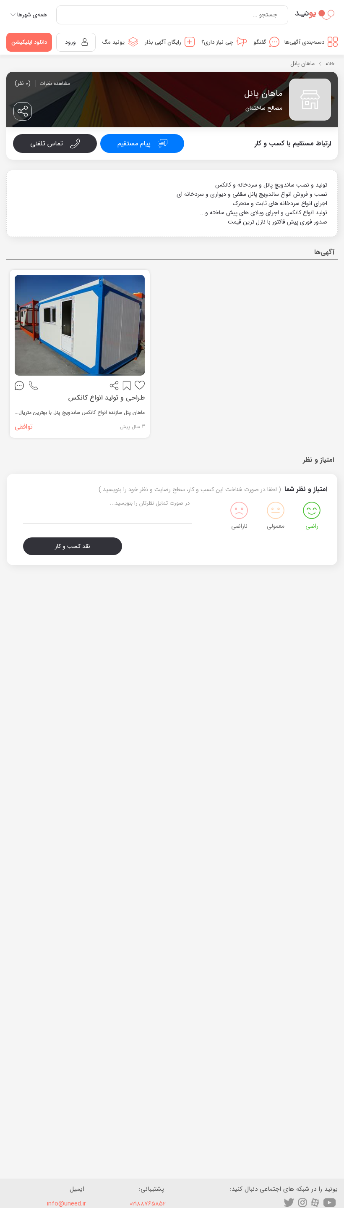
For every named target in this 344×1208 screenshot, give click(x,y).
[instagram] (302, 1202)
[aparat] (315, 1202)
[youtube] (329, 1202)
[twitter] (289, 1202)
